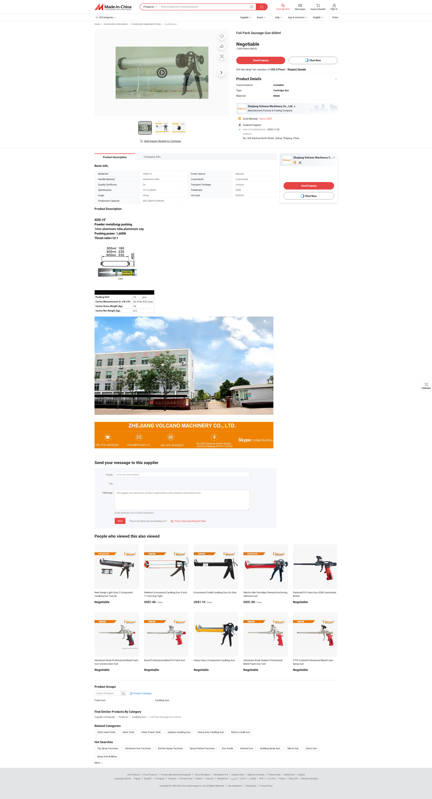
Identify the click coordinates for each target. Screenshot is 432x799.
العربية (234, 778)
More (97, 762)
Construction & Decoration (116, 24)
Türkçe (282, 778)
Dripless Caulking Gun (179, 732)
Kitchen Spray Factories (170, 748)
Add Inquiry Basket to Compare (162, 141)
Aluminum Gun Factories (138, 748)
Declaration (251, 785)
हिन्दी (261, 778)
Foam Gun (99, 700)
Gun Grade (227, 748)
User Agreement (235, 785)
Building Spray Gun (270, 748)
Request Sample (297, 69)
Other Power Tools (151, 732)
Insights (301, 774)
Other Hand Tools (106, 732)
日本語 (253, 778)
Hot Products (133, 774)
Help (277, 17)
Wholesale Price (220, 774)
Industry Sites (238, 774)
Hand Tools (128, 732)
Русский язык (186, 778)
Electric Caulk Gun (240, 732)
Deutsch (210, 778)
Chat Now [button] (315, 60)
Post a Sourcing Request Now (188, 521)
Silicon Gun (293, 748)
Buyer (260, 17)
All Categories (106, 17)
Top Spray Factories (107, 748)
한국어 (243, 778)
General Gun (246, 748)
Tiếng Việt (293, 778)
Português (160, 778)
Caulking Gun (171, 24)
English (137, 778)
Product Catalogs (142, 693)
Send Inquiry (260, 60)
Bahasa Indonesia (309, 778)
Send (120, 520)
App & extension (296, 17)
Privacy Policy (266, 785)
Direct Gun (311, 748)
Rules (335, 17)
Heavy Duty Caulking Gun (211, 732)
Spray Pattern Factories (202, 748)
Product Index (274, 774)
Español (148, 778)
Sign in (334, 8)
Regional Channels (255, 774)
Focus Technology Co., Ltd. (194, 785)
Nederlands (222, 778)
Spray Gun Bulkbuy (107, 756)
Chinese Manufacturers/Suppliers (176, 774)
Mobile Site (289, 774)
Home (97, 24)
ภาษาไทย (271, 778)
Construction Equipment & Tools (146, 24)
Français (172, 778)
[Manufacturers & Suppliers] (112, 6)
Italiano (199, 778)
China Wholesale (202, 774)
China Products (150, 774)
